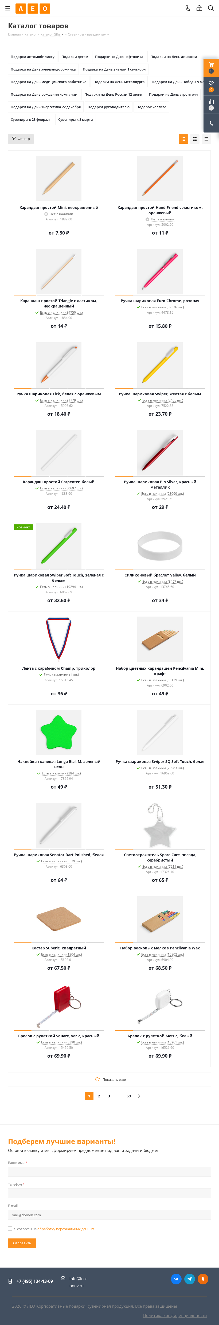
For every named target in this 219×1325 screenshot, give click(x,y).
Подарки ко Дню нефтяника (119, 56)
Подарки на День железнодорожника (43, 69)
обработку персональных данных (65, 1228)
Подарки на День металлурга (119, 81)
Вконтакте (176, 1279)
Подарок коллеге (151, 106)
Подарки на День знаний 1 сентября (114, 69)
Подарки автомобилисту (32, 56)
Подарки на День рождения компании (44, 94)
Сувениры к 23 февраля (31, 119)
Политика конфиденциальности (175, 1315)
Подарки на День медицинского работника (49, 81)
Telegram (189, 1279)
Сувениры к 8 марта (75, 119)
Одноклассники (203, 1279)
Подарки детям (74, 56)
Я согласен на (54, 1228)
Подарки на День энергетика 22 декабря (46, 106)
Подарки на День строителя (173, 94)
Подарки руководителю (109, 106)
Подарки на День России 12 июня (113, 94)
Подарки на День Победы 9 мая (179, 81)
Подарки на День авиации (173, 56)
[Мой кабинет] (199, 8)
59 (129, 1095)
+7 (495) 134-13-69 (35, 1281)
